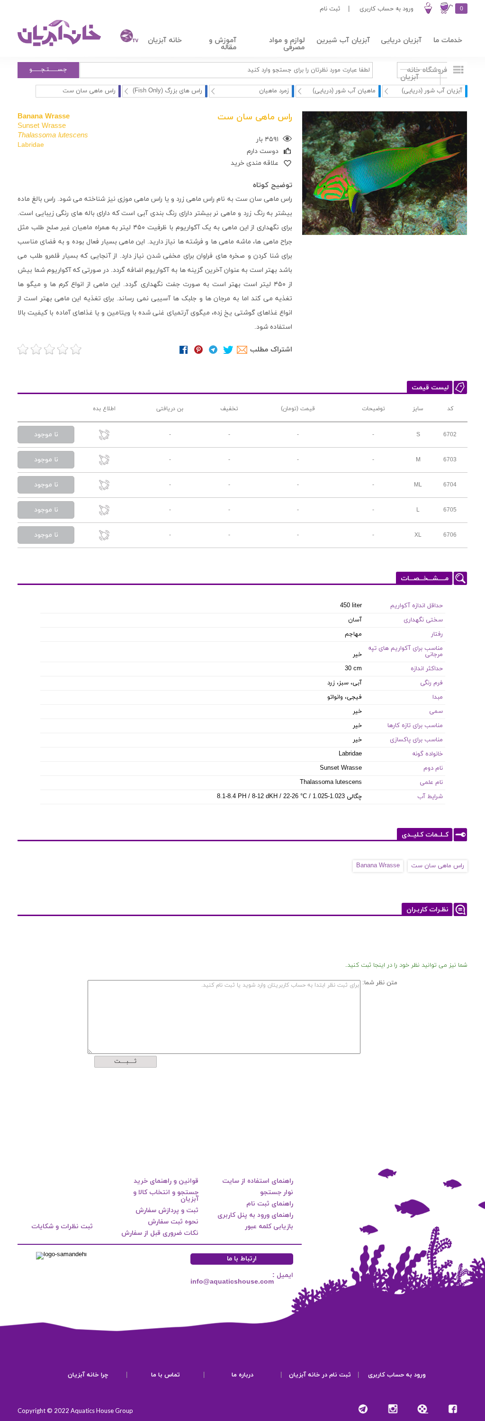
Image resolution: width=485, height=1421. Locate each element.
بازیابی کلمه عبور (269, 1226)
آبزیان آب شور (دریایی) (432, 91)
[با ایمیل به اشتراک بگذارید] (243, 350)
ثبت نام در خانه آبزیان (320, 1375)
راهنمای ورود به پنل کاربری (255, 1215)
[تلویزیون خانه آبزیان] (124, 37)
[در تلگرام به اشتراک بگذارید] (213, 350)
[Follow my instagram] (392, 1408)
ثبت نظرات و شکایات (62, 1226)
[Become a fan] (452, 1408)
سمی (436, 711)
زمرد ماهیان (274, 91)
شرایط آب (430, 796)
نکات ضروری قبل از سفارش (159, 1233)
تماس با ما (165, 1375)
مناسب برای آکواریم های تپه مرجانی (405, 651)
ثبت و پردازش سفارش (166, 1210)
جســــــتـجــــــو (48, 69)
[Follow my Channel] (363, 1408)
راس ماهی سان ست (437, 866)
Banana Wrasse (378, 866)
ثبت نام (330, 9)
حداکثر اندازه (427, 669)
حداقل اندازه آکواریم (416, 606)
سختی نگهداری (423, 620)
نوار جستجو (276, 1192)
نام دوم (433, 768)
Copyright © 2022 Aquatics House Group (75, 1410)
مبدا (437, 697)
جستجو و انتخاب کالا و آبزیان (165, 1196)
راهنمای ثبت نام (269, 1203)
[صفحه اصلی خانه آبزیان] (60, 46)
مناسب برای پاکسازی (416, 740)
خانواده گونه (427, 754)
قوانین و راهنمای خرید (166, 1181)
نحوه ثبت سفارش (173, 1221)
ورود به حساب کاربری (386, 9)
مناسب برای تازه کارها (415, 725)
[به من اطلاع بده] (104, 435)
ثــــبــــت (125, 1061)
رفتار (437, 634)
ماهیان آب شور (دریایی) (344, 91)
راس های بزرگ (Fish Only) (167, 91)
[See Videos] (422, 1408)
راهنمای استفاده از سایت (257, 1181)
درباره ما (242, 1375)
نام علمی (431, 782)
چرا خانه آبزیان (88, 1375)
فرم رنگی (431, 683)
